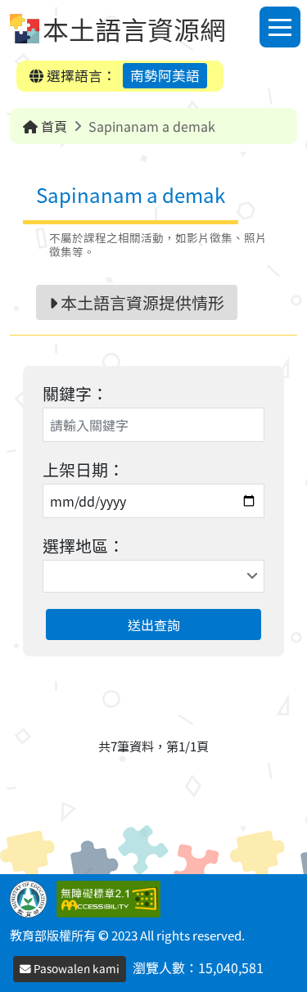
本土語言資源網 (134, 28)
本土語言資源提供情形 (140, 302)
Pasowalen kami (75, 968)
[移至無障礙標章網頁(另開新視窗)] (111, 897)
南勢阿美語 (165, 75)
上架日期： (83, 469)
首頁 (52, 126)
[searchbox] (49, 576)
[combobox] (153, 576)
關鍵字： (75, 393)
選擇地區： (83, 545)
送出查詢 (154, 624)
